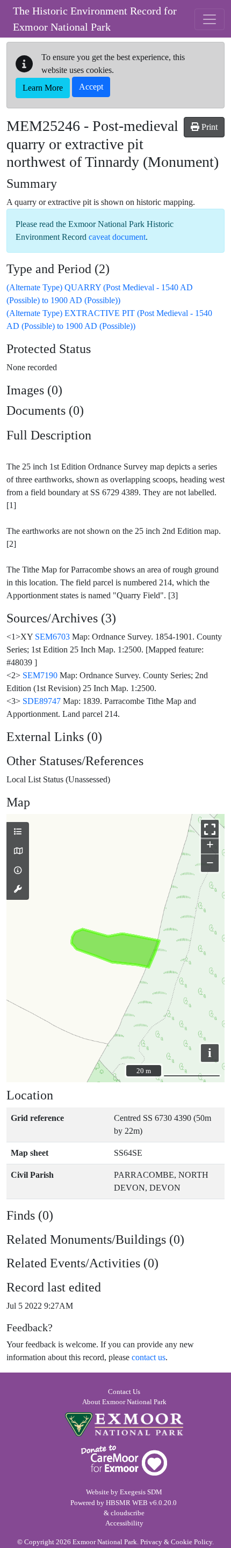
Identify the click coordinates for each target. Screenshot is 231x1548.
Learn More (43, 87)
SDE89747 (42, 701)
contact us (148, 1357)
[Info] (17, 871)
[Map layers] (17, 832)
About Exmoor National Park (124, 1402)
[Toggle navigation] (209, 19)
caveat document (117, 236)
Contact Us (124, 1392)
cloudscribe (128, 1513)
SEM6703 (52, 636)
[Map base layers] (17, 851)
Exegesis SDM (141, 1492)
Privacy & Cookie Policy (176, 1542)
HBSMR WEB (127, 1503)
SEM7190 (40, 675)
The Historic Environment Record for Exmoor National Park (95, 19)
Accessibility (124, 1523)
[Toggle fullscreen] (210, 829)
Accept (91, 86)
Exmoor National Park (124, 1424)
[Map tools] (17, 889)
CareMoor (124, 1460)
